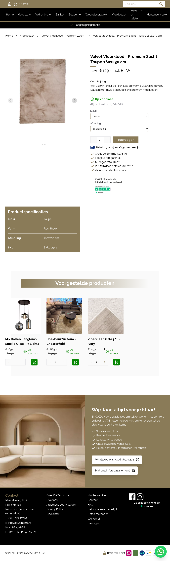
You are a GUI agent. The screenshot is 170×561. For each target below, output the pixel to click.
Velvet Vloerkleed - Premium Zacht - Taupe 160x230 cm (127, 35)
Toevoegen (126, 139)
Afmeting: (95, 123)
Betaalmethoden (98, 514)
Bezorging (94, 523)
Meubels (23, 14)
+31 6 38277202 (17, 518)
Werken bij (94, 518)
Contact (93, 500)
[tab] (40, 144)
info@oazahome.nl (19, 522)
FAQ (90, 504)
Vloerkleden (119, 14)
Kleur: (93, 111)
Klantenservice (155, 14)
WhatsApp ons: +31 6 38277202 (114, 459)
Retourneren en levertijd (102, 509)
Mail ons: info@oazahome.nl (112, 470)
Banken (60, 14)
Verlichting (41, 14)
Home (10, 14)
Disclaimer (52, 514)
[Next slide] (74, 100)
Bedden (73, 14)
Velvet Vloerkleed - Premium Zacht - (64, 35)
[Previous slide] (10, 100)
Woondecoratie (95, 14)
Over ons (52, 500)
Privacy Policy (55, 509)
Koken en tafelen (134, 14)
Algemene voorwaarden (61, 504)
